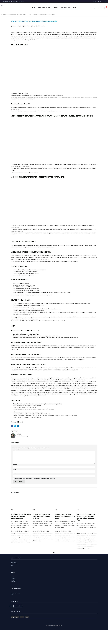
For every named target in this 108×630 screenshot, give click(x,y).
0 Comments (41, 26)
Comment (16, 450)
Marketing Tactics (26, 539)
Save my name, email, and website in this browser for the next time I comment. (34, 478)
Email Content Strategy (60, 539)
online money (28, 317)
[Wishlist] (102, 8)
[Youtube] (101, 1)
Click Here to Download (59, 321)
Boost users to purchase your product (22, 307)
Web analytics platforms (91, 541)
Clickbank (13, 32)
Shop (55, 7)
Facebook (12, 426)
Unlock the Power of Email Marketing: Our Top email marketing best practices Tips (64, 517)
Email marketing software (88, 535)
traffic (88, 164)
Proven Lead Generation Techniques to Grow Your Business (19, 516)
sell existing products (26, 36)
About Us (13, 577)
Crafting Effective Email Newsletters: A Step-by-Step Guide (43, 516)
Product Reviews (65, 7)
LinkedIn (18, 426)
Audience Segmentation (39, 533)
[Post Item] (21, 501)
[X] (96, 1)
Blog (74, 7)
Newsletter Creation (42, 539)
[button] (53, 552)
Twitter (15, 426)
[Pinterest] (98, 1)
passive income (53, 357)
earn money (85, 97)
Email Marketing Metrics (61, 542)
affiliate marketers (86, 107)
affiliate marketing (50, 95)
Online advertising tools (83, 537)
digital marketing (38, 345)
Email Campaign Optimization (65, 537)
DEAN (28, 26)
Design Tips (41, 537)
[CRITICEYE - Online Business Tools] (10, 8)
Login (12, 565)
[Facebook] (93, 1)
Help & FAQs (13, 562)
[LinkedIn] (105, 1)
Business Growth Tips (16, 533)
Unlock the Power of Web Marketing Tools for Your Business (85, 516)
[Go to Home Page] (1, 15)
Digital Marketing (21, 537)
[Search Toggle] (99, 8)
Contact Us (13, 581)
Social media (36, 309)
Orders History (14, 564)
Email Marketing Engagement (67, 541)
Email (15, 469)
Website (15, 473)
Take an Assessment (15, 592)
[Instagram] (103, 1)
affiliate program (15, 227)
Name (15, 464)
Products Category (44, 7)
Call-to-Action (48, 533)
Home (33, 7)
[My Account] (95, 8)
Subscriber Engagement (39, 541)
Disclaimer (13, 578)
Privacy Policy (13, 580)
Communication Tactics (39, 535)
